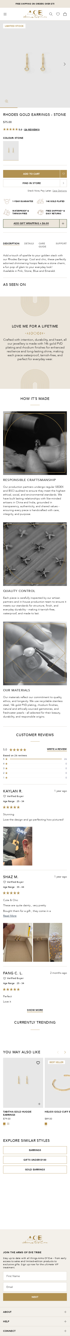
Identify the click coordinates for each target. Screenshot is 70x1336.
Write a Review (57, 749)
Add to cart (31, 173)
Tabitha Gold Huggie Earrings (17, 1113)
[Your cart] (64, 14)
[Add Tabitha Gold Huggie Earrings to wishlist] (38, 1063)
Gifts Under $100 (35, 1159)
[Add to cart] (39, 1104)
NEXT (35, 1297)
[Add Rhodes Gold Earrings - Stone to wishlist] (63, 174)
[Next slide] (64, 64)
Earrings (35, 1150)
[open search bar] (51, 14)
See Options (59, 190)
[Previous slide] (5, 64)
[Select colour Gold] (4, 1124)
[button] (35, 759)
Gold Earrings (35, 1169)
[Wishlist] (58, 14)
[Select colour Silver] (8, 1124)
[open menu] (5, 14)
